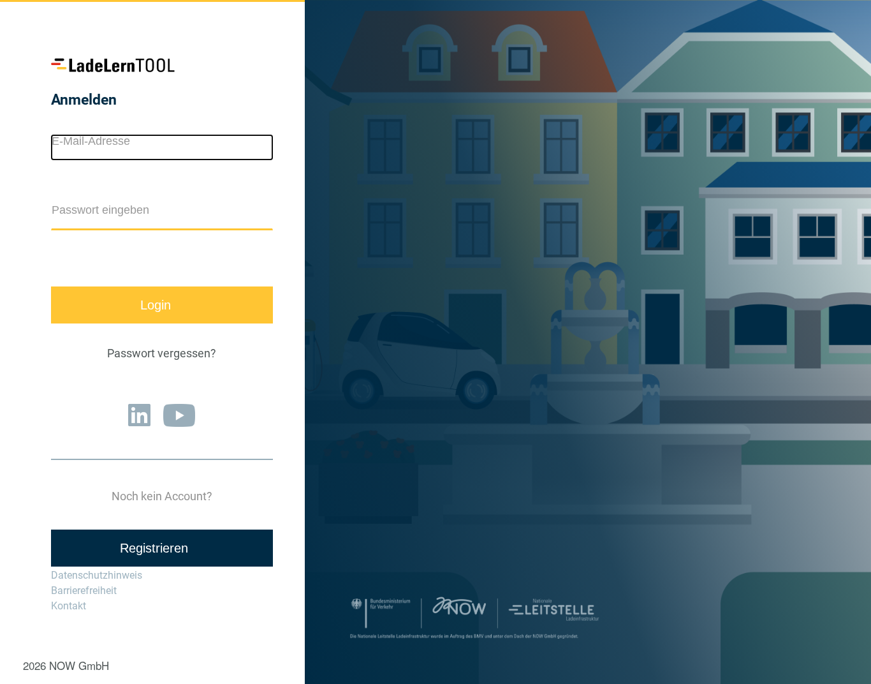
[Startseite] (115, 65)
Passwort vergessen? (161, 353)
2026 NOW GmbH (66, 665)
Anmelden (84, 99)
